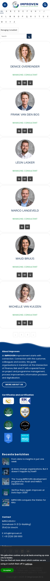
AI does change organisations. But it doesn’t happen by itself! (29, 470)
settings (28, 564)
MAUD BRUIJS (25, 258)
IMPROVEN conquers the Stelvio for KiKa (28, 501)
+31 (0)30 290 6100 (13, 536)
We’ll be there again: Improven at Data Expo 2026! (28, 491)
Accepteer (7, 570)
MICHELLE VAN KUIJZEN (25, 306)
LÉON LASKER (25, 162)
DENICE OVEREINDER (25, 66)
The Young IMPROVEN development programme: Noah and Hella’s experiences (29, 481)
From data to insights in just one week (27, 460)
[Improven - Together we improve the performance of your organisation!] (25, 5)
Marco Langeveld (25, 210)
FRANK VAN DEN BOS (25, 114)
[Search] (45, 4)
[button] (5, 4)
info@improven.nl (13, 533)
